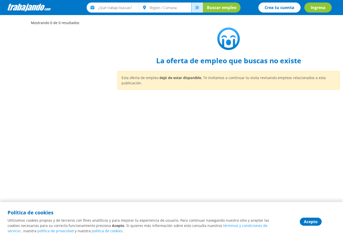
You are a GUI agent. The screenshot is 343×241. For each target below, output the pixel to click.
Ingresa (318, 7)
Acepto (311, 221)
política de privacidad (55, 230)
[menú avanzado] (197, 8)
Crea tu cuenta (279, 7)
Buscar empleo (222, 7)
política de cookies (107, 230)
